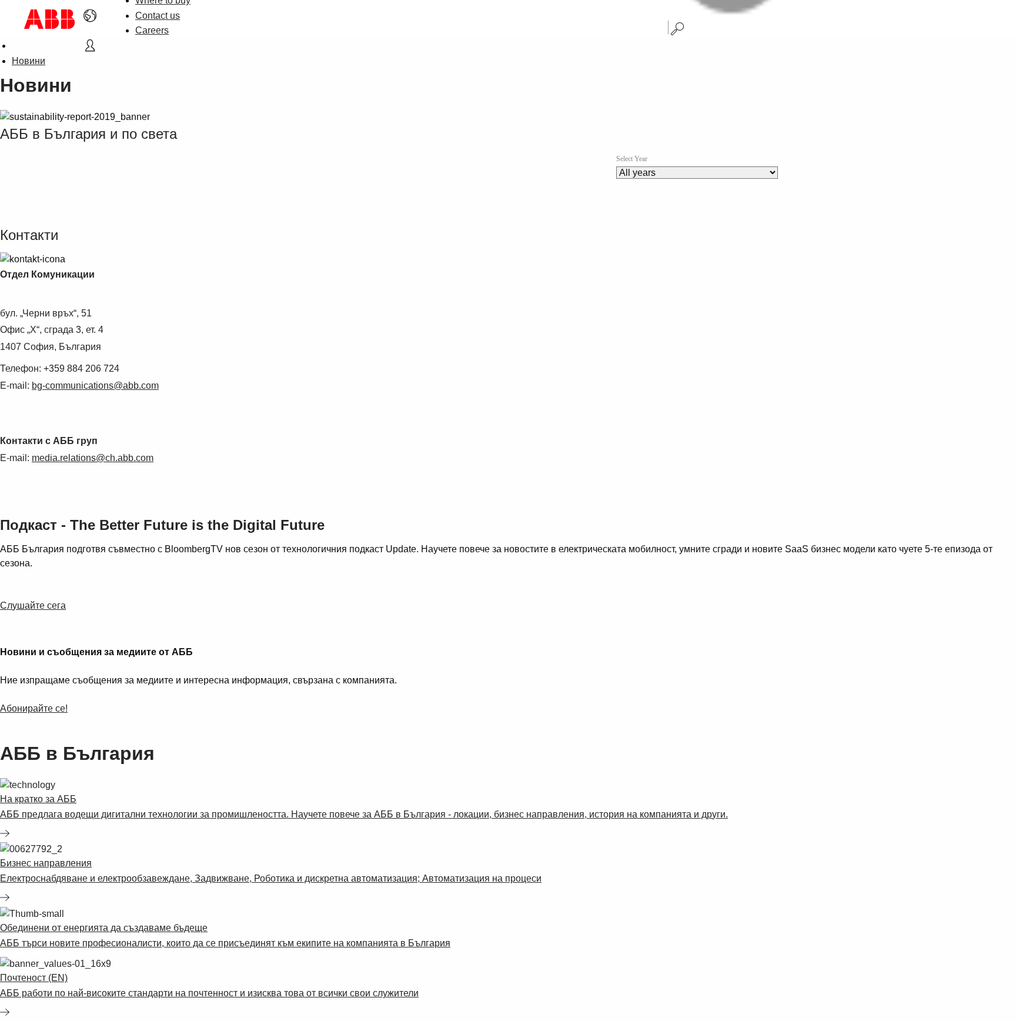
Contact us (157, 16)
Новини (28, 61)
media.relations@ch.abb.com (92, 458)
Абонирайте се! (34, 708)
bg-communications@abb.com (95, 386)
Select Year (631, 159)
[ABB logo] (49, 19)
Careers (152, 30)
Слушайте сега (33, 605)
